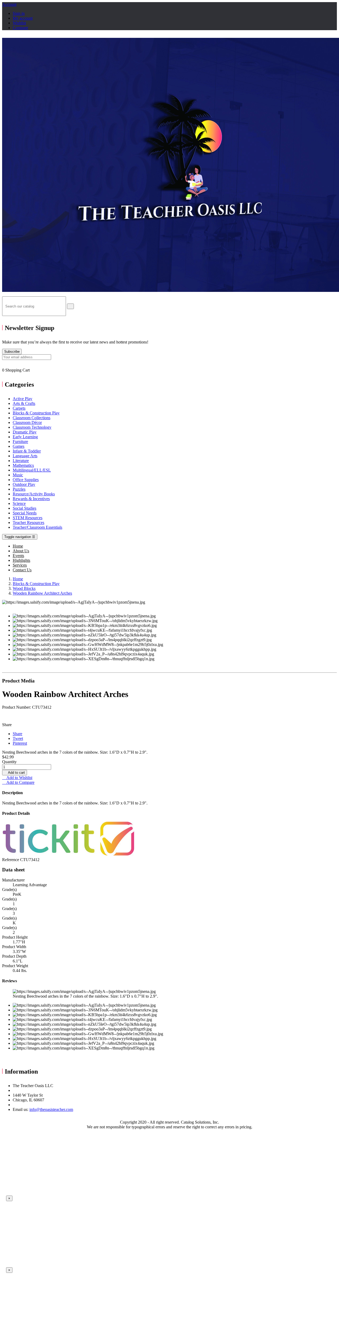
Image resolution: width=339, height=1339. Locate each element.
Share (17, 733)
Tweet (18, 738)
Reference (11, 859)
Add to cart (14, 773)
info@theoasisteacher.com (51, 1109)
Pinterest (20, 743)
